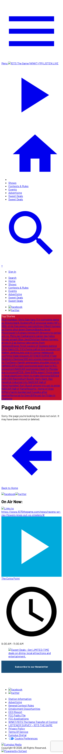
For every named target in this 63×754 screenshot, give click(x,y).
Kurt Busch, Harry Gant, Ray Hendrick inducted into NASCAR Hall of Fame (27, 382)
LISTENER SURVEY (39, 355)
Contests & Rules (18, 186)
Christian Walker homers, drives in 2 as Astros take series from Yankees (29, 342)
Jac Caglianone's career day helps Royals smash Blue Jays (28, 337)
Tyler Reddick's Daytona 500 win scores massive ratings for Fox (31, 359)
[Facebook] (15, 306)
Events (12, 189)
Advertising (15, 192)
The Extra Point (10, 578)
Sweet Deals (15, 196)
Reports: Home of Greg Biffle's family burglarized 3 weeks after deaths (27, 392)
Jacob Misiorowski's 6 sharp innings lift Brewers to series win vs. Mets (31, 333)
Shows (12, 182)
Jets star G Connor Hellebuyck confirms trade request (27, 354)
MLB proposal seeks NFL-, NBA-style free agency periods (31, 324)
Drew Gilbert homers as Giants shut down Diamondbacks (31, 327)
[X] (13, 310)
